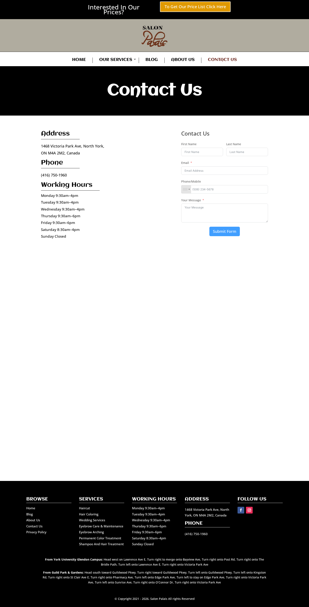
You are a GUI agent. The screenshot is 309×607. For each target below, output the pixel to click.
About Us (183, 60)
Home (79, 60)
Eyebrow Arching (91, 532)
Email (185, 163)
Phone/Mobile (191, 181)
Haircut (84, 508)
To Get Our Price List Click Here (195, 6)
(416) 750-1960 (54, 175)
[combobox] (186, 189)
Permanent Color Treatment (100, 538)
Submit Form (224, 231)
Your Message (191, 200)
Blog (151, 60)
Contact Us (222, 60)
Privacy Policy (36, 532)
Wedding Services (92, 520)
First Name (189, 144)
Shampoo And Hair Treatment (101, 544)
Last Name (233, 144)
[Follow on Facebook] (241, 510)
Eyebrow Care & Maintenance (101, 526)
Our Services (115, 60)
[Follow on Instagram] (249, 510)
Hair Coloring (88, 514)
